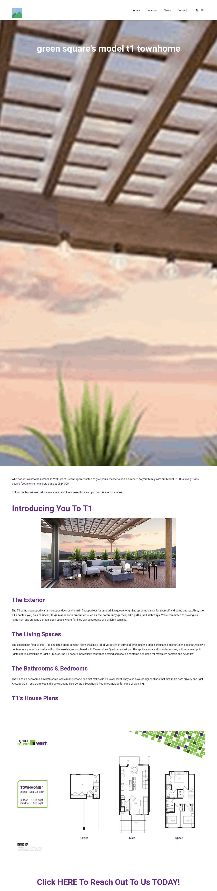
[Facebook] (197, 10)
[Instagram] (202, 10)
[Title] (17, 13)
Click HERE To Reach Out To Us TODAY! (108, 882)
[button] (142, 10)
